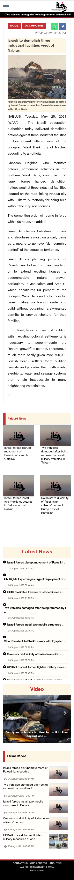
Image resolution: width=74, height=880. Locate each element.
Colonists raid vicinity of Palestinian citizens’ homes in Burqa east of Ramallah (54, 505)
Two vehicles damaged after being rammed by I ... (35, 610)
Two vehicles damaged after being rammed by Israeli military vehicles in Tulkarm (54, 455)
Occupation (34, 25)
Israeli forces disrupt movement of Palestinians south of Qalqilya (17, 453)
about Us (55, 863)
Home (14, 25)
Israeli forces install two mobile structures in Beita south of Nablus (18, 503)
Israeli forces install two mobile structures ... (35, 625)
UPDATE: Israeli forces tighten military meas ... (37, 667)
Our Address (38, 863)
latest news (37, 552)
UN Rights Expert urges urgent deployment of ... (35, 579)
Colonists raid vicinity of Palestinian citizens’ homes (26, 820)
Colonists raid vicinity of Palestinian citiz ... (34, 654)
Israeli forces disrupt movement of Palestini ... (36, 562)
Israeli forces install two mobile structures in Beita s (23, 803)
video (37, 690)
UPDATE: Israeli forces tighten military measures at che (22, 837)
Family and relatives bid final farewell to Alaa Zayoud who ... (37, 734)
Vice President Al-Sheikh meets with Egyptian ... (35, 641)
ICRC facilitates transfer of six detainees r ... (35, 592)
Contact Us (20, 863)
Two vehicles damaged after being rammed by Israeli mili (25, 786)
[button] (8, 713)
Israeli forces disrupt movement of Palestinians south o (25, 770)
